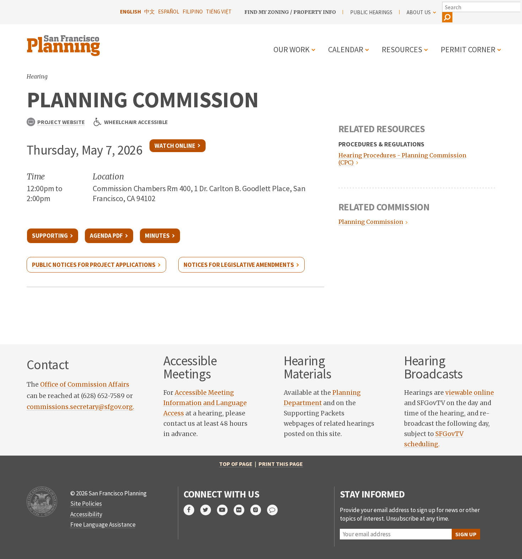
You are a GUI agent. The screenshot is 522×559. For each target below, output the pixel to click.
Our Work (291, 49)
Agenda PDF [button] (106, 236)
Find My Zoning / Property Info (290, 12)
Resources (402, 49)
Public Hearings (371, 12)
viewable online (469, 393)
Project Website (61, 121)
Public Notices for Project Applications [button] (94, 265)
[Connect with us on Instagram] (258, 510)
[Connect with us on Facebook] (192, 510)
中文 (149, 11)
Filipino (193, 11)
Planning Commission (370, 221)
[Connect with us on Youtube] (225, 510)
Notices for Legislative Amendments (239, 265)
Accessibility (86, 514)
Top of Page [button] (235, 463)
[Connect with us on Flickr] (242, 510)
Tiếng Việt (219, 11)
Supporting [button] (50, 236)
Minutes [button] (157, 236)
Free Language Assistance (103, 524)
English (130, 11)
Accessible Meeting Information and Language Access (205, 403)
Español (168, 11)
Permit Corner (468, 49)
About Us (419, 12)
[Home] (64, 41)
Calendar (345, 49)
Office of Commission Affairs (84, 384)
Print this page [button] (281, 463)
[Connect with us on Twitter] (208, 510)
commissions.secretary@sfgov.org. (80, 407)
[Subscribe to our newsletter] (275, 510)
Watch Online (174, 146)
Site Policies (86, 503)
